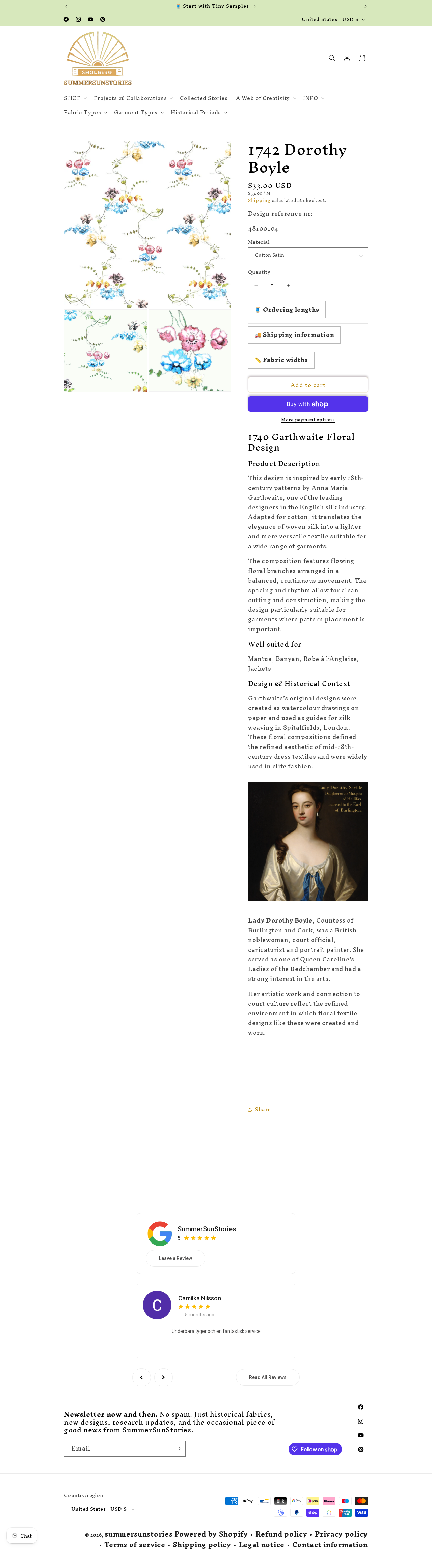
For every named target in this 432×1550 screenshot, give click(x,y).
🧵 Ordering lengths (286, 310)
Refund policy (281, 1534)
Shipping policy (202, 1545)
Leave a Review (175, 1258)
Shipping (259, 201)
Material (259, 242)
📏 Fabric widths (281, 360)
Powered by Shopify (211, 1534)
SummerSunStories (207, 1229)
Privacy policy (341, 1534)
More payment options (308, 420)
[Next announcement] (365, 6)
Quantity (259, 272)
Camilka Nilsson (199, 1298)
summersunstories (138, 1534)
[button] (75, 98)
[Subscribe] (177, 1449)
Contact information (330, 1545)
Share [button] (263, 1109)
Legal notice (262, 1545)
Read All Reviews (268, 1377)
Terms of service (134, 1545)
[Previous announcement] (66, 6)
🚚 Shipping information (294, 335)
